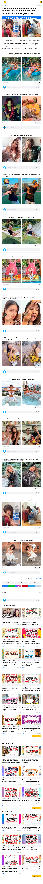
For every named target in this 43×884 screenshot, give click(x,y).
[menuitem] (14, 2)
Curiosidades (4, 5)
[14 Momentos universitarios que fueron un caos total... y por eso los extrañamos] (11, 633)
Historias (3, 646)
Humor (23, 625)
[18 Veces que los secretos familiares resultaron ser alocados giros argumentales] (31, 633)
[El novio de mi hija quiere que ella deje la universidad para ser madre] (31, 860)
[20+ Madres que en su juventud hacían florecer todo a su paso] (11, 613)
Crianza (23, 646)
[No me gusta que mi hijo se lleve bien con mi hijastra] (11, 819)
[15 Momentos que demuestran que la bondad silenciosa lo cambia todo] (11, 792)
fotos (8, 48)
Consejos (23, 667)
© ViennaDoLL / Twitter (5, 82)
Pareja (23, 691)
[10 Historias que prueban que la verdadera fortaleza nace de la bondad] (11, 771)
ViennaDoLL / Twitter (37, 578)
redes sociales (23, 39)
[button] (8, 583)
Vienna (7, 44)
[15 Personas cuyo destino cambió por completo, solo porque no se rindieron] (11, 654)
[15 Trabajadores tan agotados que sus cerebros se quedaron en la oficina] (31, 720)
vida (39, 39)
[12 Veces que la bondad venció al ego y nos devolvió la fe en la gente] (31, 792)
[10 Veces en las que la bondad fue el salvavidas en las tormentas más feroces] (11, 839)
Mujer (3, 624)
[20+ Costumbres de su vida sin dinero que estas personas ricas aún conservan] (31, 654)
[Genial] (7, 2)
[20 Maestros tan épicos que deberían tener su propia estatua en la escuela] (31, 751)
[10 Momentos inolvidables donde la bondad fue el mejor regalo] (31, 839)
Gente (3, 691)
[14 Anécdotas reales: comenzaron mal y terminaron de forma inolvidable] (11, 699)
